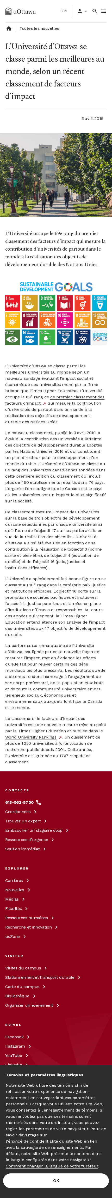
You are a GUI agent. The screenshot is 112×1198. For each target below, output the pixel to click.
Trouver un (23, 821)
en (64, 11)
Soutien (22, 848)
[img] (20, 11)
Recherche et (28, 927)
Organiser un (29, 1005)
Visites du (23, 968)
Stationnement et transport (39, 977)
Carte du (22, 986)
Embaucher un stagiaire (34, 830)
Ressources (26, 839)
